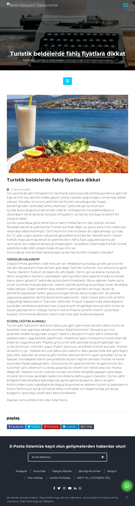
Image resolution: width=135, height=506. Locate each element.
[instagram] (64, 488)
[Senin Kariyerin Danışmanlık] (32, 5)
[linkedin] (75, 488)
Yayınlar (40, 60)
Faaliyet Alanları (62, 471)
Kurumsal (39, 471)
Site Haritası (35, 477)
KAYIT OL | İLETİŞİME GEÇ (93, 477)
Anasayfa (27, 60)
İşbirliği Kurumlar (90, 471)
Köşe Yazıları (56, 60)
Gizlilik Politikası (60, 477)
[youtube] (69, 488)
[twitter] (58, 488)
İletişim (112, 471)
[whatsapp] (80, 488)
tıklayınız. (49, 501)
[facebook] (54, 488)
